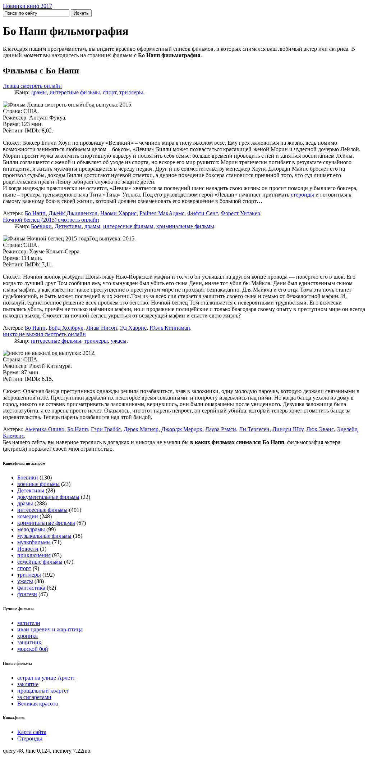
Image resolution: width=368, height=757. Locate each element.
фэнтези (27, 594)
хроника (27, 636)
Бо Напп (35, 213)
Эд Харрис (133, 328)
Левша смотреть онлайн (32, 86)
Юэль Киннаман (170, 328)
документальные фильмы (48, 497)
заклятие (27, 684)
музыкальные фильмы (44, 536)
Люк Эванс (320, 429)
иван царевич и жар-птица (50, 629)
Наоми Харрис (118, 213)
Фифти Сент (202, 213)
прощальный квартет (43, 691)
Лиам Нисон (101, 328)
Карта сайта (31, 732)
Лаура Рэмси (220, 429)
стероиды (302, 194)
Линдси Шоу (287, 429)
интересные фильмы (75, 92)
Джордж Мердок (181, 429)
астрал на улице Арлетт (46, 678)
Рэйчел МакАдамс (161, 213)
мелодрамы (31, 529)
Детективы (68, 226)
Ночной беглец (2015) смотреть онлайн (51, 220)
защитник (29, 642)
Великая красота (37, 703)
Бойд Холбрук (66, 328)
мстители (28, 623)
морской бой (32, 649)
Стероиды (29, 738)
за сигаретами (34, 697)
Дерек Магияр (141, 429)
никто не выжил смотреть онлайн (44, 334)
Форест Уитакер (240, 213)
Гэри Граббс (106, 429)
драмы (39, 92)
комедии (27, 516)
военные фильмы (38, 484)
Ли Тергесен (254, 429)
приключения (34, 555)
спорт (109, 92)
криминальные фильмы (185, 226)
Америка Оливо (44, 429)
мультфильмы (34, 542)
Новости (27, 549)
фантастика (31, 588)
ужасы (118, 341)
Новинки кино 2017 (27, 6)
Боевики (41, 226)
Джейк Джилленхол (73, 213)
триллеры (131, 92)
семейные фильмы (40, 562)
